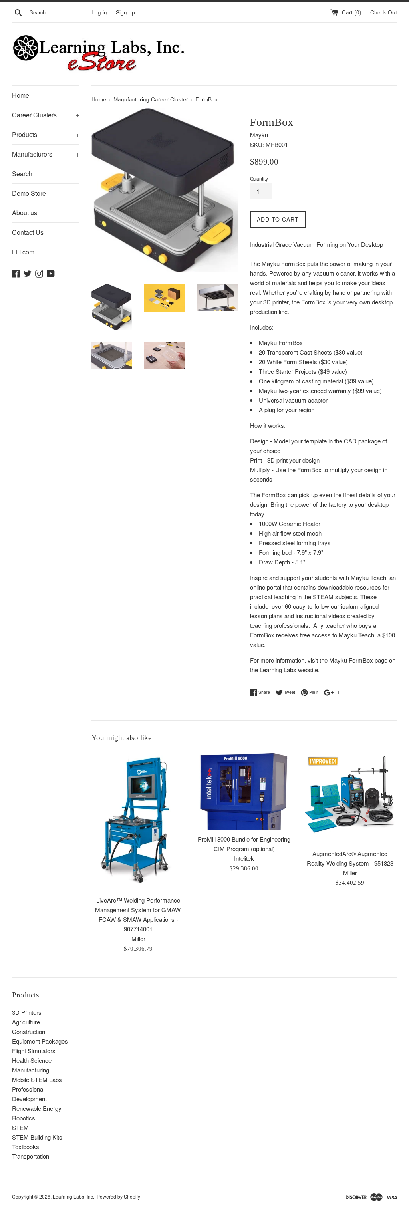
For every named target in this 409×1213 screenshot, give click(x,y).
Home (20, 95)
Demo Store (29, 193)
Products (45, 134)
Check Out (383, 12)
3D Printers (27, 1012)
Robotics (23, 1118)
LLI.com (23, 251)
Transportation (30, 1156)
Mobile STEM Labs (37, 1079)
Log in (99, 12)
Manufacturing (30, 1070)
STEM (20, 1127)
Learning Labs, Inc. (73, 1196)
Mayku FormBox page (358, 660)
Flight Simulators (34, 1050)
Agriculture (26, 1022)
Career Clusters (45, 114)
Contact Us (28, 232)
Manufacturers (45, 154)
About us (24, 212)
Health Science (32, 1060)
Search (22, 173)
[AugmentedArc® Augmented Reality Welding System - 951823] (350, 798)
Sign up (125, 12)
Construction (28, 1031)
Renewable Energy (37, 1108)
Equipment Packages (40, 1041)
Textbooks (25, 1146)
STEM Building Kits (37, 1137)
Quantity (259, 178)
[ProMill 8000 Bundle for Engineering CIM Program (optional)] (244, 790)
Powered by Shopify (118, 1196)
